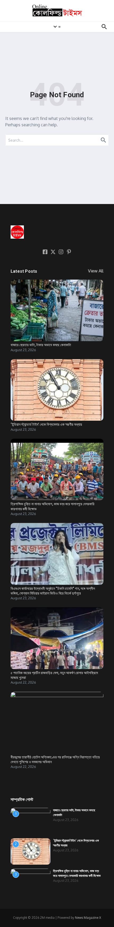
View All (95, 271)
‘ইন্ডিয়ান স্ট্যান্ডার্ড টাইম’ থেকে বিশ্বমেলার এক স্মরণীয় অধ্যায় (46, 424)
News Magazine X (88, 918)
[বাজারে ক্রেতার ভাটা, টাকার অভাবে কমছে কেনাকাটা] (57, 310)
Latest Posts (24, 271)
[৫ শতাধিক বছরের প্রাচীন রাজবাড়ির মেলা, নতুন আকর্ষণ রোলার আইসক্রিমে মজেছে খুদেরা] (57, 638)
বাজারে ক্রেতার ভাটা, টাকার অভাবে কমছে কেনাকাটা (41, 345)
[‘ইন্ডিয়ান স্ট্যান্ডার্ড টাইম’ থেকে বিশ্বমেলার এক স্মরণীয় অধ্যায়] (57, 390)
